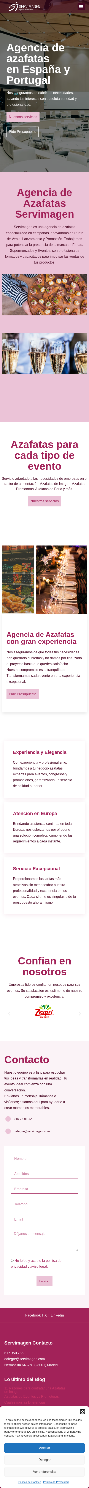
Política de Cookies (29, 1482)
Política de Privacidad (56, 1482)
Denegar (44, 1460)
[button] (82, 1411)
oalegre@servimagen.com (24, 1359)
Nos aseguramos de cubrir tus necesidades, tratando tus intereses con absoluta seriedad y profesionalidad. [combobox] (41, 98)
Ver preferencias (44, 1471)
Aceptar (44, 1448)
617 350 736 (14, 1353)
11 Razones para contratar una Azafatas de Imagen (34, 1390)
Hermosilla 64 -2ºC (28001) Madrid (31, 1365)
